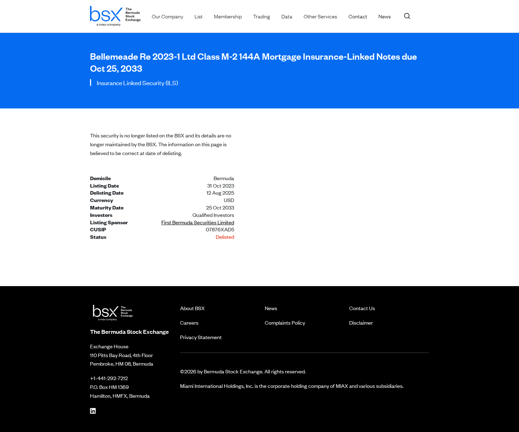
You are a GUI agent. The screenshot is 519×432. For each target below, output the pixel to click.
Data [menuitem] (286, 16)
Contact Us (362, 308)
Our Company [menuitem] (167, 16)
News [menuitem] (384, 16)
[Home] (115, 15)
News (271, 308)
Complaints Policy (285, 322)
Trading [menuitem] (261, 16)
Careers (189, 322)
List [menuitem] (199, 16)
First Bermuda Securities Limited (197, 222)
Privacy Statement (201, 337)
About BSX (192, 308)
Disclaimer (361, 322)
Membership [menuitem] (228, 16)
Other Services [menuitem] (320, 16)
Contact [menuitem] (357, 16)
